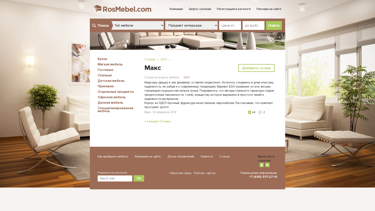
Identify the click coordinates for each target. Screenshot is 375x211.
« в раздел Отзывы (158, 121)
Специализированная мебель (115, 109)
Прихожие (106, 86)
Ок (139, 178)
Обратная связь (180, 173)
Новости (207, 156)
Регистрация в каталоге (234, 9)
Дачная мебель (110, 103)
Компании (176, 9)
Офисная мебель (112, 97)
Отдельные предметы (116, 92)
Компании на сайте (148, 156)
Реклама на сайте (269, 9)
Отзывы (150, 59)
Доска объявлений (181, 156)
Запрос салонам (200, 9)
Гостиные (105, 70)
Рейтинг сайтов (204, 173)
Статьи (224, 156)
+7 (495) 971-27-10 (263, 177)
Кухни (102, 59)
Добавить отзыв (256, 68)
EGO (164, 59)
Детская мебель (111, 81)
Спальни (105, 75)
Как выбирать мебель (113, 156)
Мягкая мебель (110, 64)
